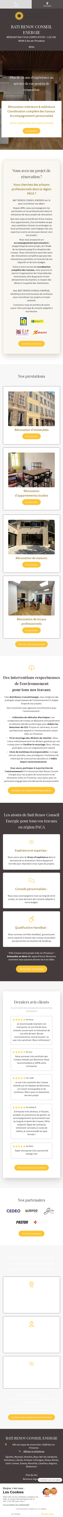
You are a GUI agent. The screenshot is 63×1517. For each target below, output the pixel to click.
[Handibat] (23, 321)
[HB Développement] (37, 321)
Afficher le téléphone (33, 1451)
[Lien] (13, 1211)
